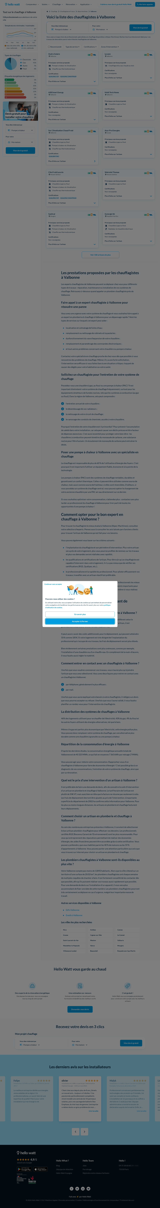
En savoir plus (80, 614)
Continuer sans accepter (53, 584)
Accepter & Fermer (80, 621)
